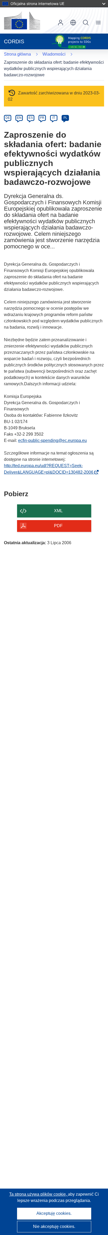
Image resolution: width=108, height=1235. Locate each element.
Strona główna (17, 54)
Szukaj (85, 22)
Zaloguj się (60, 22)
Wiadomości (54, 54)
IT (53, 118)
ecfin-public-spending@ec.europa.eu (52, 440)
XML (58, 511)
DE (8, 118)
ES (31, 118)
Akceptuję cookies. (54, 1213)
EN (19, 118)
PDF (58, 525)
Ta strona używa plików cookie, (38, 1194)
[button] (73, 22)
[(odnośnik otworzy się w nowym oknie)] (22, 20)
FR (42, 118)
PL (65, 118)
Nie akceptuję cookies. (54, 1226)
